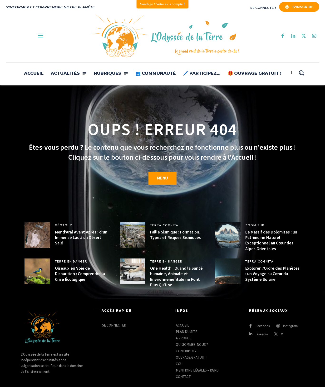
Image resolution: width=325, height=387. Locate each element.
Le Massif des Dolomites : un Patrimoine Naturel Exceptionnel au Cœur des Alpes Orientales (271, 240)
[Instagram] (314, 36)
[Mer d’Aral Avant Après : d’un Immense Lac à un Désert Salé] (37, 235)
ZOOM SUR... (256, 225)
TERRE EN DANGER (71, 261)
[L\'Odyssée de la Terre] (42, 327)
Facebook (263, 326)
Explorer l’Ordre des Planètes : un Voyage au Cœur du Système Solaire (272, 273)
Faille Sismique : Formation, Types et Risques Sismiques (175, 234)
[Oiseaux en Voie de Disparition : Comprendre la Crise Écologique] (37, 271)
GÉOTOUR (63, 225)
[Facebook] (282, 36)
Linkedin (262, 334)
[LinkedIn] (293, 36)
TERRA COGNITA (164, 225)
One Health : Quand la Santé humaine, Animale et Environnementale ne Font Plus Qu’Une (176, 276)
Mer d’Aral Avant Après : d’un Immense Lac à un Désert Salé (81, 237)
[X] (276, 334)
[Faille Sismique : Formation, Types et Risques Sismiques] (132, 235)
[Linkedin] (250, 334)
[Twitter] (303, 36)
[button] (301, 73)
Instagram (290, 326)
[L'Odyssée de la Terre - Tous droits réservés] (164, 36)
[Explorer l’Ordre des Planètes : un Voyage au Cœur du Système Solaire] (228, 271)
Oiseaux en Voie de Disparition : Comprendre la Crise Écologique (80, 273)
